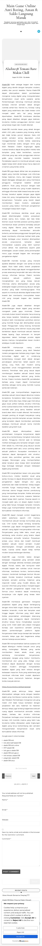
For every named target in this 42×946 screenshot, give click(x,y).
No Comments (21, 768)
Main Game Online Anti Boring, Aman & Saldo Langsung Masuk (21, 11)
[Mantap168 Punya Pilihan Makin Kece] (35, 776)
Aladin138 (6, 85)
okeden (27, 77)
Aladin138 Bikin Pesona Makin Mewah (16, 900)
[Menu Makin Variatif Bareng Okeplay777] (6, 776)
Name (5, 800)
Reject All (20, 932)
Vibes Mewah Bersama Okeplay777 (15, 895)
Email (4, 810)
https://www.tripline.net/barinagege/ (16, 687)
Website (5, 820)
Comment (6, 839)
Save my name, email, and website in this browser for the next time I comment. (21, 833)
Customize (20, 928)
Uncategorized (21, 64)
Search (34, 881)
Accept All (20, 937)
